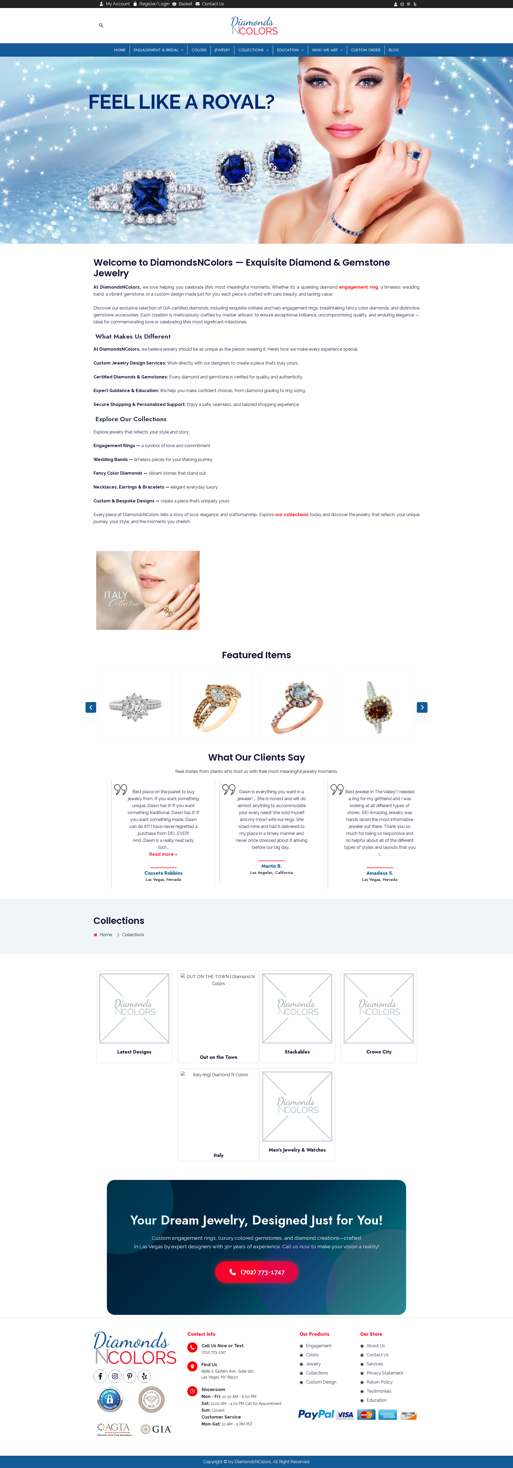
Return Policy (380, 1382)
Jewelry (222, 50)
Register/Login (154, 3)
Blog (394, 50)
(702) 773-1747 (262, 1272)
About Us (376, 1345)
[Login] (396, 4)
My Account (118, 3)
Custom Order (365, 50)
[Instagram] (402, 4)
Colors (199, 50)
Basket (185, 3)
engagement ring (358, 287)
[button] (101, 25)
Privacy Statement (385, 1373)
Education (288, 50)
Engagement (319, 1345)
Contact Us (213, 3)
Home (120, 50)
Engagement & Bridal (156, 50)
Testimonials (379, 1391)
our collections (292, 514)
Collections (251, 50)
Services (375, 1363)
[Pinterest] (408, 4)
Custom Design (321, 1382)
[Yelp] (415, 4)
